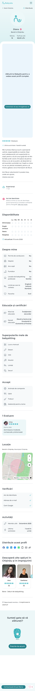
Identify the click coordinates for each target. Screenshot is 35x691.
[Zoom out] (29, 460)
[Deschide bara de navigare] (31, 3)
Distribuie (29, 8)
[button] (14, 428)
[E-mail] (26, 547)
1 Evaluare (14, 141)
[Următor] (32, 576)
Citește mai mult (8, 177)
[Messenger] (14, 547)
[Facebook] (3, 547)
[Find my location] (29, 465)
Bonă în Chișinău (17, 32)
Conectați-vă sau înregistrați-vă (17, 107)
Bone (4, 591)
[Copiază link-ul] (29, 547)
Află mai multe (22, 204)
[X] (7, 547)
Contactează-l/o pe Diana (13, 687)
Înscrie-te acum (17, 646)
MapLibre (16, 478)
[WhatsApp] (18, 547)
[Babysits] (7, 3)
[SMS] (22, 547)
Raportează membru (11, 602)
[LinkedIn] (11, 547)
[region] (17, 466)
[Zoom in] (29, 456)
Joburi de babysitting (15, 591)
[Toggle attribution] (31, 478)
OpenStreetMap (25, 478)
